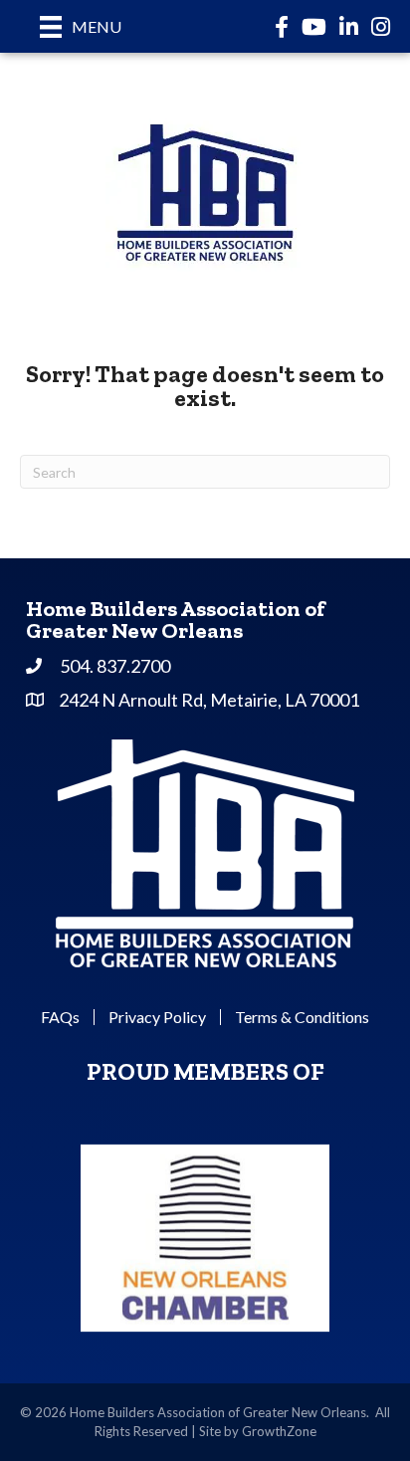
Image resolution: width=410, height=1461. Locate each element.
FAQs (60, 1017)
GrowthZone (279, 1431)
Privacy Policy (157, 1017)
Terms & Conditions (302, 1017)
